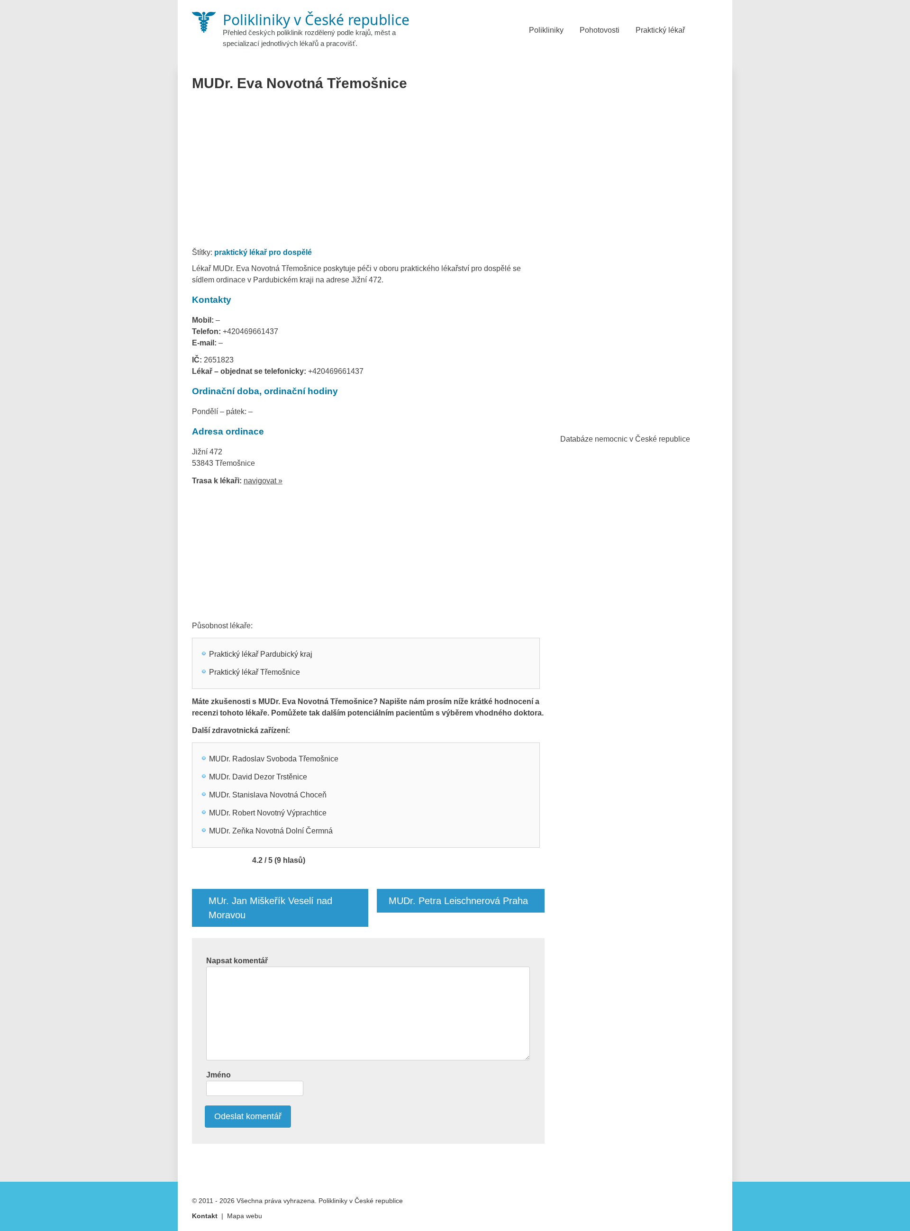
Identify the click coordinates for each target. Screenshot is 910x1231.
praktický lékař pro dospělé (263, 252)
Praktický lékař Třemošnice (254, 672)
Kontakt (205, 1216)
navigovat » (263, 481)
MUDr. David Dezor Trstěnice (258, 777)
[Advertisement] (368, 172)
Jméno (218, 1075)
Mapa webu (244, 1216)
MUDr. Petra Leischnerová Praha (458, 901)
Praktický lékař (660, 30)
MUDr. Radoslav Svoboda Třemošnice (273, 759)
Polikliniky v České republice (360, 1200)
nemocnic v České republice (642, 439)
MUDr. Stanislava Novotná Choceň (268, 795)
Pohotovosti (599, 30)
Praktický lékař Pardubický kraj (260, 654)
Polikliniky (546, 30)
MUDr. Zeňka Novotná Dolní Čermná (271, 831)
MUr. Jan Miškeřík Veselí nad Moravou (270, 908)
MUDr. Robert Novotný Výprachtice (268, 813)
